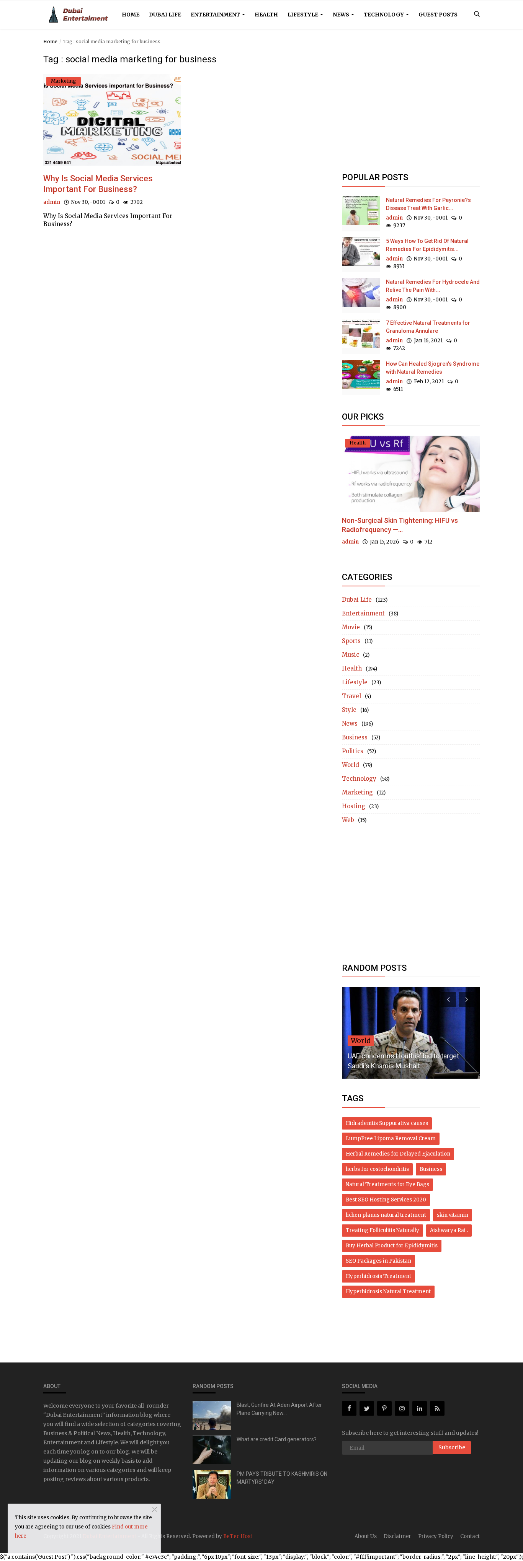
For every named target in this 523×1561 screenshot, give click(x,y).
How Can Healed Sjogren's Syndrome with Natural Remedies (432, 368)
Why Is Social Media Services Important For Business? (98, 184)
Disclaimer (397, 1536)
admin (51, 202)
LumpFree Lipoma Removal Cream (391, 1138)
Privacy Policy (435, 1536)
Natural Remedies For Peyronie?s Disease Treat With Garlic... (428, 204)
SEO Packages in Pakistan (378, 1261)
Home (130, 14)
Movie (351, 627)
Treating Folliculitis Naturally (382, 1230)
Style (349, 709)
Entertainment (216, 14)
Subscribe (451, 1447)
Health (266, 14)
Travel (351, 696)
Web (348, 820)
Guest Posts (438, 14)
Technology (384, 14)
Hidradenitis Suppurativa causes (387, 1123)
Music (350, 654)
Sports (351, 641)
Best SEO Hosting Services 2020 (386, 1199)
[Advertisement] (410, 107)
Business (355, 737)
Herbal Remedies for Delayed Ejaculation (398, 1154)
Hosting (353, 806)
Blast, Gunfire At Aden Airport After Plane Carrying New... (279, 1409)
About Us (366, 1536)
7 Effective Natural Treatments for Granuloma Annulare (428, 327)
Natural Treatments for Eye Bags (387, 1184)
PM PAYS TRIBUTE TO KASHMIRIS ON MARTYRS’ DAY (282, 1478)
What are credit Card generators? (277, 1439)
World (350, 764)
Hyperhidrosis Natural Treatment (388, 1291)
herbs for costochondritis (377, 1169)
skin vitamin (452, 1215)
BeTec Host (237, 1536)
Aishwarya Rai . (449, 1230)
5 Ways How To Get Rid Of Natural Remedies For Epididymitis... (427, 245)
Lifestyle (303, 14)
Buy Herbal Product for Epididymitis (392, 1245)
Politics (352, 751)
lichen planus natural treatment (386, 1215)
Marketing (357, 792)
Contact (470, 1536)
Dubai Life (165, 14)
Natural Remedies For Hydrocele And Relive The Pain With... (433, 286)
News (341, 14)
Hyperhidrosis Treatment (378, 1276)
